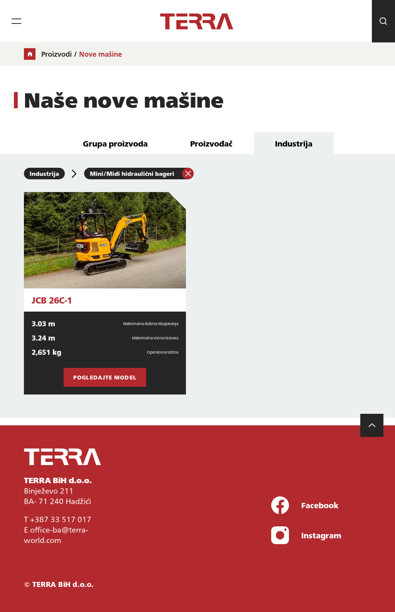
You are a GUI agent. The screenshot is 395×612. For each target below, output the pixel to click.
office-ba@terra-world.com (56, 534)
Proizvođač (211, 143)
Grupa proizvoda (115, 143)
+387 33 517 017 (60, 518)
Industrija (293, 143)
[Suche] (383, 21)
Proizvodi (56, 54)
